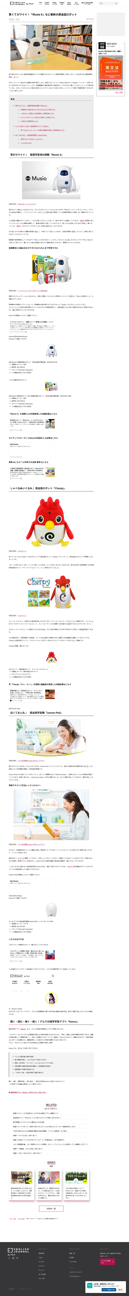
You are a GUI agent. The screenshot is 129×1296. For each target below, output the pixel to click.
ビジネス (41, 1262)
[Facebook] (9, 1258)
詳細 (16, 646)
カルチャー (42, 1266)
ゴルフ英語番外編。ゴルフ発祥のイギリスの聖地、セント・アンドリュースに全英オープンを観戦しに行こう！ (50, 1144)
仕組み (82, 220)
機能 (32, 850)
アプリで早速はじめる (109, 1290)
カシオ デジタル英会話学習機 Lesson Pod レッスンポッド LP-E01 (31, 921)
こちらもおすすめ (26, 143)
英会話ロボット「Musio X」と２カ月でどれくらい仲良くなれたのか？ (37, 1118)
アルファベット (14, 307)
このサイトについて (75, 1272)
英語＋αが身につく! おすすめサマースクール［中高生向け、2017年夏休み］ (39, 1140)
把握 (73, 231)
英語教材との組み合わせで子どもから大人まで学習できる (38, 109)
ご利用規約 (11, 1289)
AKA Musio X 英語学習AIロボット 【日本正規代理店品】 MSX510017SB (33, 362)
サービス (44, 212)
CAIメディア (22, 551)
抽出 (36, 231)
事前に (19, 226)
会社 (74, 556)
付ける (86, 766)
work (37, 777)
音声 (81, 565)
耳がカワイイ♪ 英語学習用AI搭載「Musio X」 (31, 105)
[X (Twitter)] (17, 1258)
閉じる (120, 1290)
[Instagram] (13, 1258)
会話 (82, 629)
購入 (18, 339)
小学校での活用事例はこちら (29, 121)
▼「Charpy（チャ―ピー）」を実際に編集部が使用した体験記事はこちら (42, 130)
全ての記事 (42, 1274)
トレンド (41, 1270)
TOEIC (41, 1257)
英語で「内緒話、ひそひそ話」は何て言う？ (28, 1149)
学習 (82, 88)
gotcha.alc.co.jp (14, 708)
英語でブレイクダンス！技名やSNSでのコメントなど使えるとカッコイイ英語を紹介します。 (44, 1126)
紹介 (66, 969)
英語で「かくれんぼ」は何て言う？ (25, 1135)
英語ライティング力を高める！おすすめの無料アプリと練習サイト (35, 1113)
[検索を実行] (116, 3)
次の (19, 1048)
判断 (46, 223)
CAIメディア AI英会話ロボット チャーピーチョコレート (29, 669)
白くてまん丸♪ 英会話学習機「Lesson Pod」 (31, 135)
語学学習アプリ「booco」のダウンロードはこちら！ (29, 1092)
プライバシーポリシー (25, 1289)
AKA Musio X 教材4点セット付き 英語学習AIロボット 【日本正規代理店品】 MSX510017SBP (40, 396)
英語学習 (41, 1253)
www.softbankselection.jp (18, 336)
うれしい (74, 640)
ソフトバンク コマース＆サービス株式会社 (32, 291)
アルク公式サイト (75, 1276)
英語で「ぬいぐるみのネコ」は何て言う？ (27, 1153)
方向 (70, 296)
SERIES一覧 (51, 1209)
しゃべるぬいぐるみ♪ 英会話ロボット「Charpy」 (32, 126)
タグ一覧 (13, 1219)
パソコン (72, 621)
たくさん (65, 240)
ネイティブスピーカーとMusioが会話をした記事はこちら (38, 117)
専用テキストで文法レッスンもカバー (32, 139)
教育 (20, 944)
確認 (29, 315)
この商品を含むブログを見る (21, 372)
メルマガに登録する (105, 1262)
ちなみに (70, 866)
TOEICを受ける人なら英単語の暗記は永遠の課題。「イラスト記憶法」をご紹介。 (40, 1131)
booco (23, 1029)
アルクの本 (72, 1262)
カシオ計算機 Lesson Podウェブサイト (31, 760)
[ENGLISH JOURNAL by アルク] (17, 3)
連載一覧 (72, 1253)
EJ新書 (71, 1257)
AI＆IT (17, 19)
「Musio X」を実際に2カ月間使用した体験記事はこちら (37, 113)
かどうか (21, 858)
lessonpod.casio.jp (15, 895)
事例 (38, 462)
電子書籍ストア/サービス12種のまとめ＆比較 (28, 1122)
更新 (10, 77)
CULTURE (11, 19)
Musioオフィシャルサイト (27, 204)
